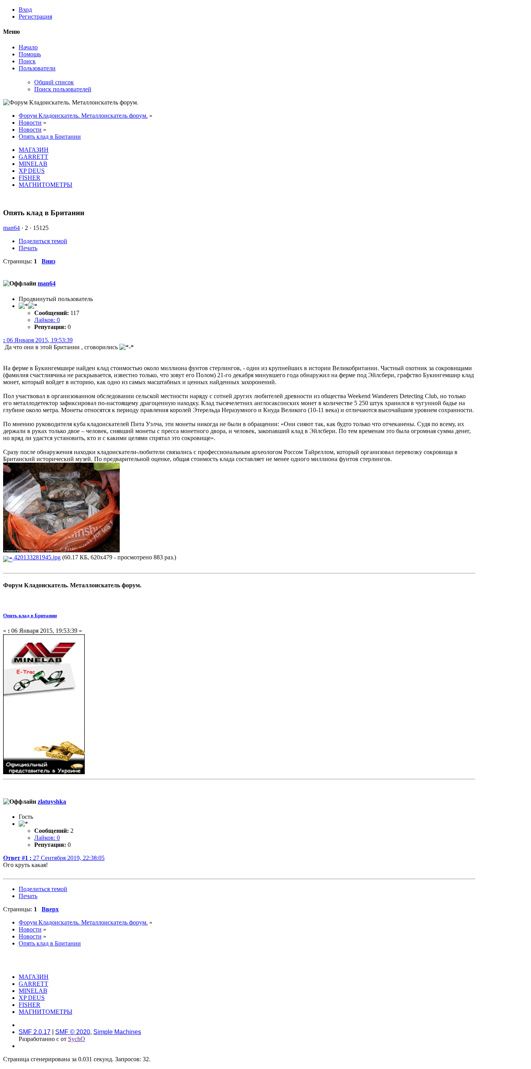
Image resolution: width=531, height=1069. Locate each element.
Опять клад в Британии (30, 615)
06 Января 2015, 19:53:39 (38, 340)
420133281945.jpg (36, 557)
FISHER (29, 177)
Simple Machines (117, 1032)
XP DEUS (32, 170)
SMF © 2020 (72, 1032)
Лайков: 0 (47, 320)
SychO (76, 1039)
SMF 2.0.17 (35, 1032)
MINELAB (33, 163)
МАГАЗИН (34, 149)
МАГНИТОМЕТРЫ (45, 184)
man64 (11, 228)
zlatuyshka (52, 801)
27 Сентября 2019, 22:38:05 (54, 858)
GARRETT (33, 156)
